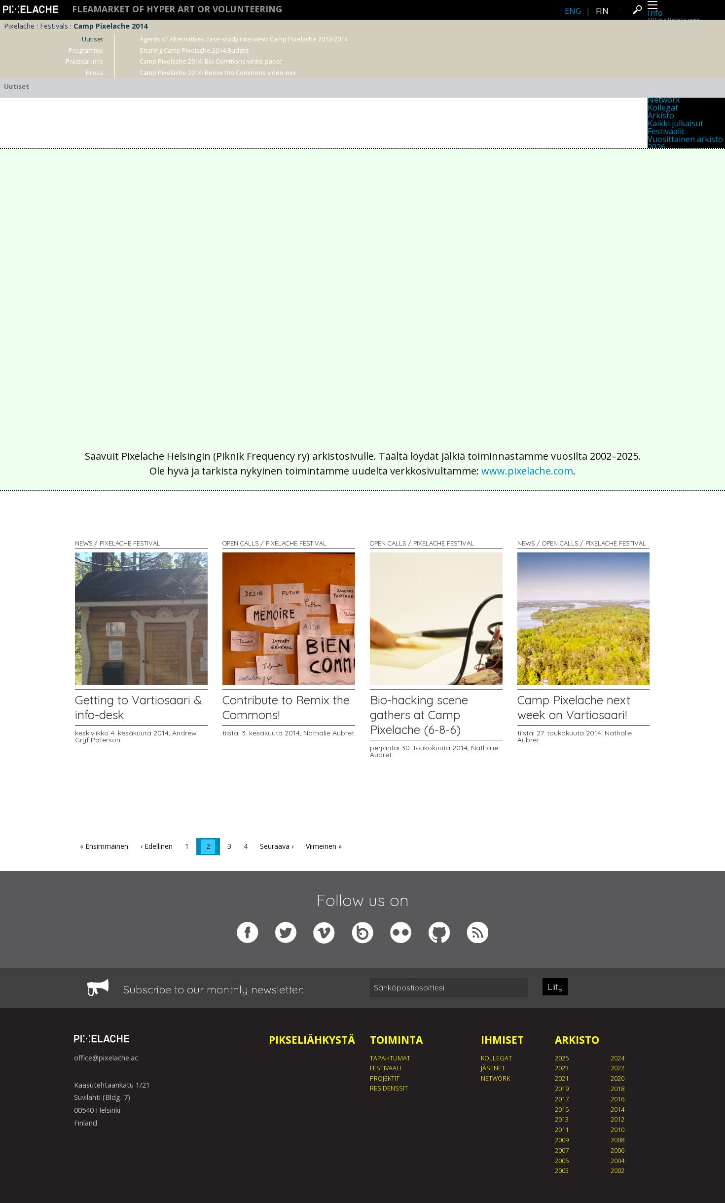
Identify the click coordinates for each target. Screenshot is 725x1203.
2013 (562, 1119)
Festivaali (385, 1067)
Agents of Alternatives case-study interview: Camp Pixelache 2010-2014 (244, 39)
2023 (562, 1067)
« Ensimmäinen (104, 846)
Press (94, 72)
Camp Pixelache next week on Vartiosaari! (573, 707)
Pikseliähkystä (312, 1040)
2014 (617, 1109)
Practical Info (84, 61)
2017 (562, 1098)
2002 (617, 1170)
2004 (617, 1160)
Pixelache (19, 26)
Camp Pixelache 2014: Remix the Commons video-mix (218, 72)
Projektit (384, 1078)
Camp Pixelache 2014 (110, 26)
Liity (555, 986)
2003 (562, 1170)
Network (495, 1078)
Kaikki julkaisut (675, 123)
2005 (562, 1160)
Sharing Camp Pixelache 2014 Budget (194, 50)
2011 (562, 1129)
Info (655, 13)
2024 (617, 1058)
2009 (562, 1139)
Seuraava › (276, 846)
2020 (617, 1078)
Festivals (54, 26)
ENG (573, 10)
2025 (562, 1058)
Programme (86, 50)
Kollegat (663, 107)
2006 (617, 1150)
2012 (617, 1119)
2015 (562, 1109)
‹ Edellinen (157, 846)
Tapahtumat (390, 1058)
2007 (562, 1150)
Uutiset (92, 39)
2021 (562, 1078)
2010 (617, 1129)
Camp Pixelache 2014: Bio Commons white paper (211, 61)
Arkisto (661, 115)
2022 (617, 1067)
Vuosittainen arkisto (685, 139)
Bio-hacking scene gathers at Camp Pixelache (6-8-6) (419, 715)
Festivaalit (666, 131)
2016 (617, 1098)
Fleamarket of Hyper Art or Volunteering (177, 9)
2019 (562, 1088)
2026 (656, 147)
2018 (617, 1088)
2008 (617, 1139)
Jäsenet (493, 1067)
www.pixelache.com (527, 470)
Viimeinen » (324, 846)
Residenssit (389, 1088)
